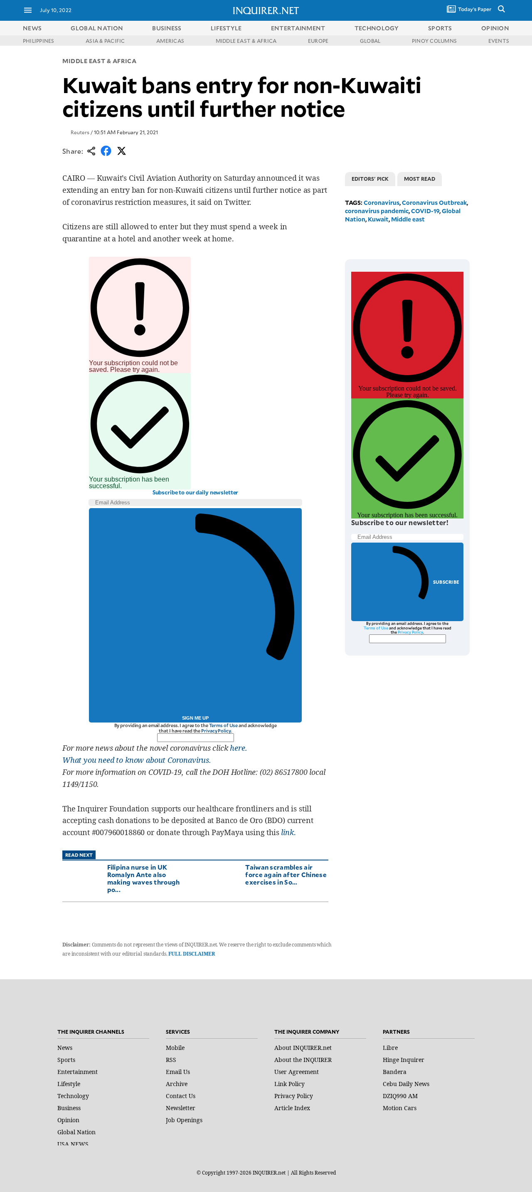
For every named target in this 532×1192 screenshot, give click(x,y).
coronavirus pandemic (377, 211)
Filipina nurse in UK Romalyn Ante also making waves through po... (143, 878)
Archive (176, 1084)
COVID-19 (425, 211)
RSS (171, 1060)
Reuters (80, 132)
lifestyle (226, 28)
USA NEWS (73, 1144)
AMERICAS (170, 40)
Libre (390, 1048)
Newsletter (180, 1108)
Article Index (292, 1108)
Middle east (408, 219)
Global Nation (76, 1132)
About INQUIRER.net (303, 1048)
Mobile (175, 1048)
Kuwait (378, 219)
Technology (73, 1096)
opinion (495, 28)
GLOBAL (370, 40)
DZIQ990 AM (400, 1096)
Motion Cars (399, 1108)
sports (440, 28)
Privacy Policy (216, 730)
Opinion (68, 1120)
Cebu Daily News (406, 1084)
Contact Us (180, 1096)
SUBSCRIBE (446, 582)
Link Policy (289, 1084)
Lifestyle (68, 1084)
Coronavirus (381, 202)
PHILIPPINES (38, 40)
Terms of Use (223, 725)
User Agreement (296, 1072)
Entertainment (77, 1072)
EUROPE (318, 40)
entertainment (298, 28)
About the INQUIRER (303, 1060)
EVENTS (498, 40)
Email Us (178, 1072)
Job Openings (184, 1120)
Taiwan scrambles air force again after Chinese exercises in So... (286, 874)
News (32, 28)
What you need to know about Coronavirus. (136, 760)
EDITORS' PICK (370, 178)
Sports (66, 1060)
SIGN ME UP (195, 717)
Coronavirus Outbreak (434, 202)
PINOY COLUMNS (434, 40)
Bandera (394, 1072)
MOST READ (419, 178)
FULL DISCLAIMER (191, 953)
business (166, 28)
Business (69, 1108)
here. (238, 748)
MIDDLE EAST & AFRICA (246, 40)
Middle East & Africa (99, 61)
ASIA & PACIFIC (105, 40)
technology (377, 28)
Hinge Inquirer (403, 1060)
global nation (97, 28)
